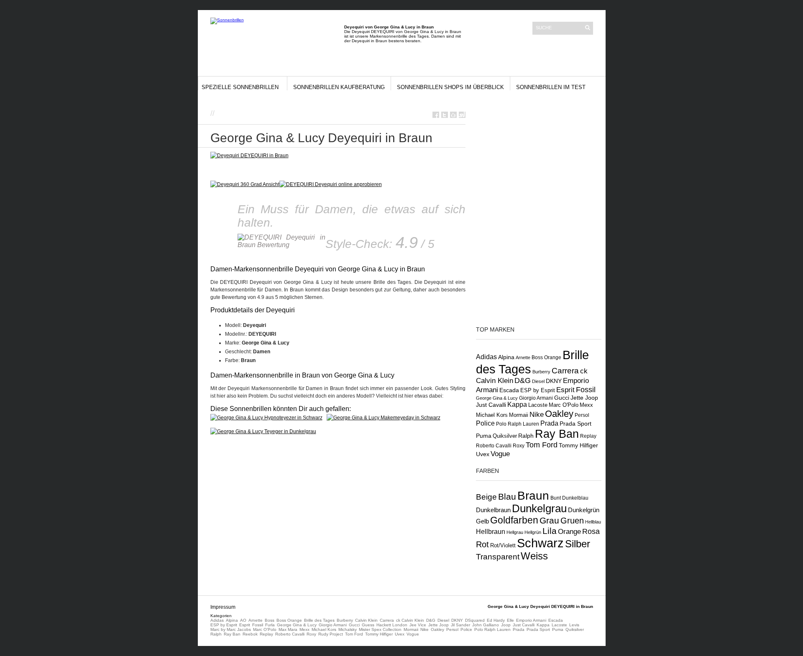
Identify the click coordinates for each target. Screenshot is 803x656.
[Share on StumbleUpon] (462, 115)
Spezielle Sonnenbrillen (240, 87)
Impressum (222, 607)
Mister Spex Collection (380, 629)
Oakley (559, 413)
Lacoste (537, 405)
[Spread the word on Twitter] (444, 115)
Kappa (517, 404)
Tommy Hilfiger (578, 445)
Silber (577, 544)
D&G (522, 380)
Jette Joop (584, 398)
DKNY (554, 381)
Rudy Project (330, 634)
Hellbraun (490, 531)
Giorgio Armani (536, 398)
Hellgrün (532, 532)
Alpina (506, 357)
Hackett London (391, 625)
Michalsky (347, 629)
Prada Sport (575, 424)
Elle (510, 620)
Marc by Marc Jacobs (230, 629)
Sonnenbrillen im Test (551, 87)
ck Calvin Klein (410, 620)
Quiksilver (505, 436)
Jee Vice (417, 625)
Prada (549, 423)
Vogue (500, 453)
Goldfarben (514, 520)
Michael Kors (492, 415)
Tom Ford (541, 445)
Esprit (565, 390)
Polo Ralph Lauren (517, 423)
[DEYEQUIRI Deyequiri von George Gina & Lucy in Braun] (330, 184)
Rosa (591, 531)
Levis (574, 625)
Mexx (586, 405)
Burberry (541, 371)
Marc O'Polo (563, 405)
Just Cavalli (491, 404)
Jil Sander (460, 625)
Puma (483, 435)
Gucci (561, 397)
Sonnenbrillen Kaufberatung (339, 87)
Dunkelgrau (539, 508)
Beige (486, 497)
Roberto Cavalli (493, 445)
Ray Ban (557, 433)
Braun (533, 495)
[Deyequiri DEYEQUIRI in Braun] (249, 155)
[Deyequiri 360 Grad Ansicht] (244, 184)
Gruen (572, 520)
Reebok (250, 634)
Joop (506, 625)
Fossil (586, 389)
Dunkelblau (575, 498)
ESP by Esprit (537, 390)
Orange (569, 532)
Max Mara (288, 629)
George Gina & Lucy (497, 398)
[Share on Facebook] (435, 115)
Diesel (538, 381)
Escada (509, 390)
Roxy (518, 446)
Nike (536, 414)
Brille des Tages (319, 620)
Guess (368, 625)
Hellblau (593, 521)
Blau (507, 497)
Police (485, 423)
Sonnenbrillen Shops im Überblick (450, 87)
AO (243, 620)
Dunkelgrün (583, 510)
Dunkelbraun (493, 510)
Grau (549, 520)
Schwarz (540, 543)
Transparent (497, 556)
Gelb (482, 521)
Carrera (565, 370)
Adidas (486, 356)
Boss (269, 620)
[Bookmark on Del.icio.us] (453, 115)
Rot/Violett (503, 545)
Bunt (555, 498)
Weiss (534, 556)
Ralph (526, 435)
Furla (270, 625)
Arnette (523, 357)
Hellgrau (514, 532)
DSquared (475, 620)
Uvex (482, 454)
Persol (582, 415)
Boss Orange (546, 357)
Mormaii (518, 415)
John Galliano (485, 625)
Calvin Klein (366, 620)
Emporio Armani (531, 620)
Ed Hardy (496, 620)
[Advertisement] (314, 113)
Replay (588, 436)
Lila (549, 531)
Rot (482, 544)
